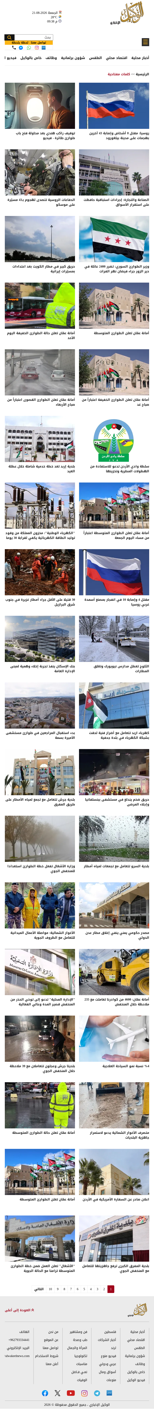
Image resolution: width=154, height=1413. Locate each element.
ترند (113, 1348)
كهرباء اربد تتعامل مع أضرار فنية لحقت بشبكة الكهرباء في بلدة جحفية (119, 736)
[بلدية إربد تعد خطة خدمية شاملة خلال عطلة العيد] (40, 439)
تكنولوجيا (80, 1356)
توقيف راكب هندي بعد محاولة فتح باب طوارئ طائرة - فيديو (45, 136)
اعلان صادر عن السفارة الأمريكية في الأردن (116, 1199)
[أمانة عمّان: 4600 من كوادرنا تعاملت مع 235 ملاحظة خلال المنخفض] (114, 972)
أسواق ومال (107, 1372)
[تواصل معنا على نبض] (44, 48)
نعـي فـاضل (79, 1372)
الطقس (95, 58)
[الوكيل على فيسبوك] (45, 1393)
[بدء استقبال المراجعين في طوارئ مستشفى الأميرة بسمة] (40, 705)
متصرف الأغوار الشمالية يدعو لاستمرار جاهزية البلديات (119, 1135)
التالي (39, 1289)
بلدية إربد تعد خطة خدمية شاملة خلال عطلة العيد (41, 469)
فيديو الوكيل (136, 1380)
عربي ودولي (107, 1364)
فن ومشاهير (78, 1332)
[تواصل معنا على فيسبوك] (21, 48)
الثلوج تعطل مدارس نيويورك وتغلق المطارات (121, 669)
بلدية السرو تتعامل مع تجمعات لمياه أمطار (116, 866)
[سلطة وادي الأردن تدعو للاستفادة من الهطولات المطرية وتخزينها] (114, 439)
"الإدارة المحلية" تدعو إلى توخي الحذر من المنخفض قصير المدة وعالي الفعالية (42, 1002)
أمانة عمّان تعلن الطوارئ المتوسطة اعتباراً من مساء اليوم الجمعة (116, 536)
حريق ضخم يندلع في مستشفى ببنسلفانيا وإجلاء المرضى (117, 802)
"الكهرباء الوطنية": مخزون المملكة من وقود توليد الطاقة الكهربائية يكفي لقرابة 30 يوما (40, 536)
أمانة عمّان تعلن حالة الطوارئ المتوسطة (43, 1133)
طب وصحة (80, 1340)
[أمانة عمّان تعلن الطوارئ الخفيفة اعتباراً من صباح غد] (114, 372)
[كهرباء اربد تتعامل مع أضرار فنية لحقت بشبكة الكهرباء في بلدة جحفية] (114, 705)
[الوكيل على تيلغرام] (97, 1393)
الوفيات (82, 1380)
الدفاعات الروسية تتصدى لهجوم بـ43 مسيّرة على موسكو (41, 202)
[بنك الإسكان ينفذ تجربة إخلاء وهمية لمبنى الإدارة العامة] (40, 639)
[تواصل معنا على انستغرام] (37, 48)
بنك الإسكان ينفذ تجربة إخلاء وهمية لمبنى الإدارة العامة (42, 669)
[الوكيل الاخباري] (137, 1310)
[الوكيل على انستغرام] (84, 1393)
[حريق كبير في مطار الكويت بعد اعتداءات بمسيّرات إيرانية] (40, 239)
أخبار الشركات (107, 1340)
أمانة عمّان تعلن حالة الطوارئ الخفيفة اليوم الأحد (41, 336)
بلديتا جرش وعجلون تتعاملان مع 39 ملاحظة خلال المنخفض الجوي (42, 1069)
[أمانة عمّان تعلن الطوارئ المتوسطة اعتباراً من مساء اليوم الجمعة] (114, 506)
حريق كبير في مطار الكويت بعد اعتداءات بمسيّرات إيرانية (43, 269)
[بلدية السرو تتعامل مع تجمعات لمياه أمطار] (114, 839)
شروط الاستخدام (46, 1356)
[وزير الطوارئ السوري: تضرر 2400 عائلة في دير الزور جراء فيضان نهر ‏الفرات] (114, 239)
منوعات (111, 1380)
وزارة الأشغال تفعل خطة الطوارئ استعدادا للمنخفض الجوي (41, 869)
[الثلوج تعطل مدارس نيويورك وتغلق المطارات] (114, 639)
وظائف (51, 58)
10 (50, 1289)
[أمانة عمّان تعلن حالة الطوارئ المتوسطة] (40, 1105)
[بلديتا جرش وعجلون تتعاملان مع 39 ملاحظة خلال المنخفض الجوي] (40, 1039)
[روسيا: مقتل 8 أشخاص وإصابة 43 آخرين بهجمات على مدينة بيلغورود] (114, 106)
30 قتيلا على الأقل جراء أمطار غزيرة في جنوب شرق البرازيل (40, 602)
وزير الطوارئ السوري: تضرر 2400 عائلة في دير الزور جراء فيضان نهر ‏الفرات (116, 269)
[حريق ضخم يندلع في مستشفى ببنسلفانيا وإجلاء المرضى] (114, 772)
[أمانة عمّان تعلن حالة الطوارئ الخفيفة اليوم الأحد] (40, 306)
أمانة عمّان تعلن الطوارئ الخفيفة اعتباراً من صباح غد (115, 402)
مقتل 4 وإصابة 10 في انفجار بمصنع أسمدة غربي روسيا (116, 602)
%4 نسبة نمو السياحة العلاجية (125, 1066)
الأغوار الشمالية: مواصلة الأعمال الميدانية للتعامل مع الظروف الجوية (42, 935)
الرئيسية (142, 74)
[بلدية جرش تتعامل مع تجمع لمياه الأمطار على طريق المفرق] (40, 772)
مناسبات (81, 1364)
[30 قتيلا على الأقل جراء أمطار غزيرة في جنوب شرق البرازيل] (40, 572)
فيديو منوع (108, 1356)
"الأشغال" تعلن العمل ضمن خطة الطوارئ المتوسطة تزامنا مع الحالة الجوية (43, 1269)
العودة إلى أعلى (18, 1310)
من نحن (53, 1332)
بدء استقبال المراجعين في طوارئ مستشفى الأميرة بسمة (40, 736)
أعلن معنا (52, 1364)
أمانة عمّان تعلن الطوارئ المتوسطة (121, 333)
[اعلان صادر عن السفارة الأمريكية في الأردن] (114, 1172)
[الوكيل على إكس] (57, 1393)
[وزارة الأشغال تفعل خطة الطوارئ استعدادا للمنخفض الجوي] (40, 839)
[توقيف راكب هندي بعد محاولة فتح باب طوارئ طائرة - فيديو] (40, 106)
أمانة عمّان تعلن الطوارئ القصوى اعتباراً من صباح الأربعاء (41, 402)
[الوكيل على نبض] (109, 1393)
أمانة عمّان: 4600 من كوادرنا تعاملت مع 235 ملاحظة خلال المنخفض (116, 1002)
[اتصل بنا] (14, 47)
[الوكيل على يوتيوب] (71, 1393)
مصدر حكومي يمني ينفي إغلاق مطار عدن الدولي (117, 935)
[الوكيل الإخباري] (128, 15)
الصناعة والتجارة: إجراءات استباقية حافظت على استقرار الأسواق (116, 202)
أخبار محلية (140, 58)
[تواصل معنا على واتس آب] (29, 48)
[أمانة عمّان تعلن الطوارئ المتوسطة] (114, 306)
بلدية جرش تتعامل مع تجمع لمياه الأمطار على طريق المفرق (40, 802)
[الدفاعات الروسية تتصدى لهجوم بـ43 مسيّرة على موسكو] (40, 172)
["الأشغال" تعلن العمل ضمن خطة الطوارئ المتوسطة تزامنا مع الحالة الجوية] (40, 1239)
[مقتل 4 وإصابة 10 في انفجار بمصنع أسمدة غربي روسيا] (114, 572)
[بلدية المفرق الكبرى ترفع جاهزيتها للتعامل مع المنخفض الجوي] (114, 1239)
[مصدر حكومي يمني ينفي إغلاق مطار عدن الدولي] (114, 905)
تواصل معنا (50, 1348)
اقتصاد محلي (116, 58)
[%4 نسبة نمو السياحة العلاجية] (114, 1039)
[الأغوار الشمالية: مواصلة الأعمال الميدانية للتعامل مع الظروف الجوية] (40, 905)
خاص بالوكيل (31, 58)
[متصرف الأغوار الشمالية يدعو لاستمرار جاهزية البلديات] (114, 1105)
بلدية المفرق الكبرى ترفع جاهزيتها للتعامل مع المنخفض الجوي (115, 1269)
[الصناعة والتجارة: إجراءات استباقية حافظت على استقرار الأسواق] (114, 172)
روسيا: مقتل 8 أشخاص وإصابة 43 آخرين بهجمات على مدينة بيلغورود (119, 136)
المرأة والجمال (77, 1348)
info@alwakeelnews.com (17, 1356)
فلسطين (110, 1332)
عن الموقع (51, 1340)
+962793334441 (18, 1340)
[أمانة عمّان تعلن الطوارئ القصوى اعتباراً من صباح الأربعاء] (40, 372)
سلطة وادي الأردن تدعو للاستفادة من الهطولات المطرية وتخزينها (119, 469)
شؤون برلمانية (73, 58)
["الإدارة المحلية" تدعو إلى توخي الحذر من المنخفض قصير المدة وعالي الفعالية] (40, 972)
